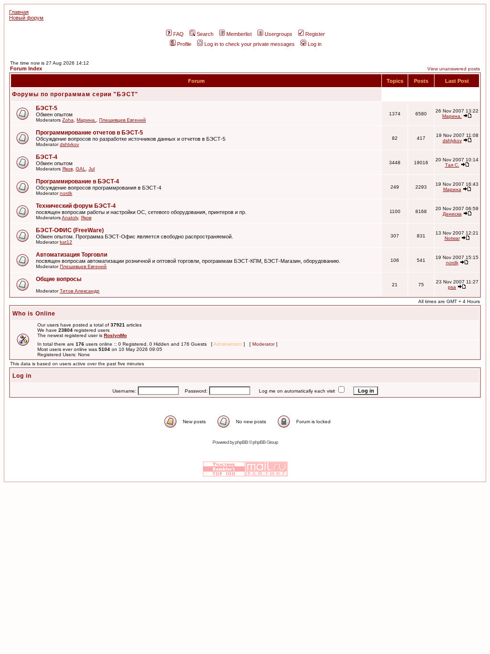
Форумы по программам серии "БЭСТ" (75, 94)
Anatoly (70, 217)
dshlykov (69, 144)
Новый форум (26, 18)
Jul (92, 168)
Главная (19, 12)
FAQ (178, 34)
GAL (81, 168)
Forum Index (26, 68)
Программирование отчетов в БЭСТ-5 (89, 132)
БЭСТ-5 (46, 108)
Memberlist (239, 34)
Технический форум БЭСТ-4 (76, 206)
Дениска (452, 213)
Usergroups (278, 34)
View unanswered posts (453, 68)
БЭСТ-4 (46, 157)
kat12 (66, 242)
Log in (315, 44)
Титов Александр (80, 290)
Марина (452, 189)
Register (315, 34)
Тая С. (452, 165)
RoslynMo (115, 335)
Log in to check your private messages (249, 44)
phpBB (241, 442)
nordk (66, 193)
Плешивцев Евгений (122, 120)
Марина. (86, 120)
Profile (184, 44)
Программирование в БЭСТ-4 (77, 181)
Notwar (452, 238)
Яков (67, 168)
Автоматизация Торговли (71, 254)
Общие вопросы (58, 279)
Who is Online (34, 313)
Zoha (68, 120)
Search (205, 34)
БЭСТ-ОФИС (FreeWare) (70, 230)
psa (452, 287)
